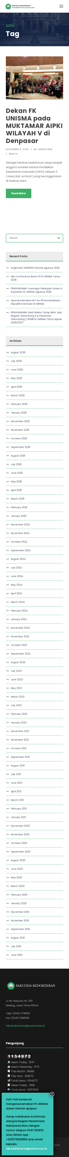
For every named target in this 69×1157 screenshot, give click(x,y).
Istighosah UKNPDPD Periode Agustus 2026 (35, 268)
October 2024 (19, 541)
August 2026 (18, 352)
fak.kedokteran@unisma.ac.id (26, 1149)
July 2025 (16, 464)
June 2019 (16, 955)
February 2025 (19, 507)
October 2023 (19, 645)
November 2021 (20, 739)
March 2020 (18, 886)
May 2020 (16, 877)
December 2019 (20, 912)
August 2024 (18, 559)
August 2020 (18, 860)
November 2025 (20, 430)
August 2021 (18, 765)
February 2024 (19, 610)
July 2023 (16, 671)
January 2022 (18, 722)
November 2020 (20, 834)
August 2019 (18, 937)
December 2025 (20, 421)
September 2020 (20, 851)
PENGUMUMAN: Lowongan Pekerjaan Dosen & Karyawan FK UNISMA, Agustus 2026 (36, 290)
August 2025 (18, 455)
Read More (18, 193)
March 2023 (17, 696)
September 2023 (20, 653)
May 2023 (16, 688)
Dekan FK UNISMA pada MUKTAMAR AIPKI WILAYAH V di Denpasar (34, 125)
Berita (13, 153)
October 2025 (19, 438)
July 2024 (16, 567)
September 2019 (20, 929)
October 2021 (18, 748)
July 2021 (16, 774)
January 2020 (19, 903)
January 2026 (19, 412)
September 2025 (20, 447)
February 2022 (19, 714)
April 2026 (16, 387)
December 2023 (20, 628)
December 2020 (20, 826)
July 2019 (16, 946)
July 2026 (16, 361)
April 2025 (16, 490)
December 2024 (20, 524)
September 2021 (20, 757)
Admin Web (45, 149)
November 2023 (20, 636)
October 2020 (19, 843)
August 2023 (18, 662)
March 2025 (17, 498)
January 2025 (18, 516)
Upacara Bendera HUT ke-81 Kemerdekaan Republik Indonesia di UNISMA (35, 302)
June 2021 (16, 782)
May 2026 (16, 378)
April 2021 (16, 791)
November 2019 (20, 920)
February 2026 (19, 404)
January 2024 (19, 619)
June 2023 (17, 679)
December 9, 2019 (17, 149)
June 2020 (17, 869)
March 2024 (18, 602)
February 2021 (19, 808)
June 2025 (17, 473)
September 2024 (21, 550)
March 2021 (17, 800)
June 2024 (17, 576)
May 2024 (16, 585)
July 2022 (16, 705)
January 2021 (18, 817)
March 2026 (18, 395)
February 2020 (19, 894)
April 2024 (16, 593)
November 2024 (20, 533)
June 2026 (17, 369)
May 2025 (16, 481)
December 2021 (20, 731)
